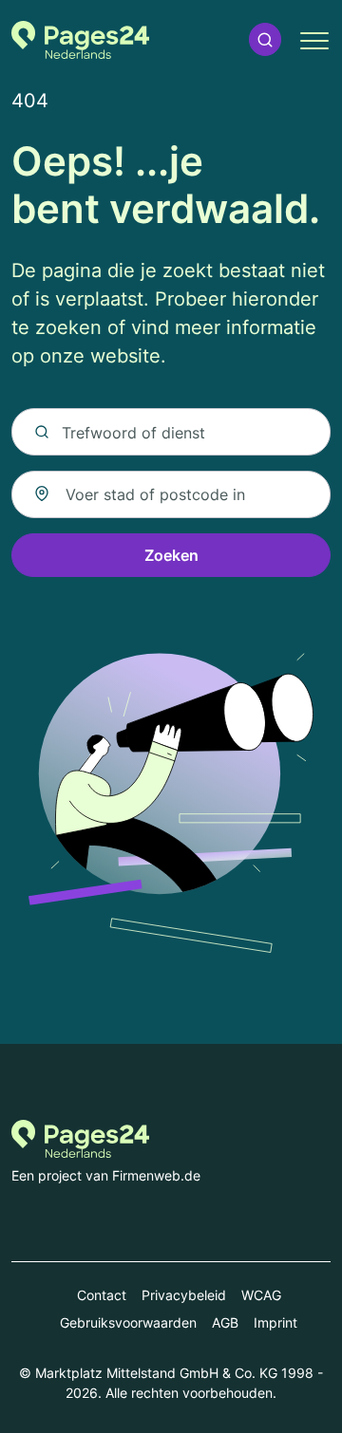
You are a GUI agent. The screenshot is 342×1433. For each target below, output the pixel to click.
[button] (265, 39)
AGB (225, 1322)
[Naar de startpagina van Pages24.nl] (80, 40)
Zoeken (171, 555)
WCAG (261, 1295)
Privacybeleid (184, 1295)
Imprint (275, 1322)
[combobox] (171, 494)
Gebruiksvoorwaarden (128, 1322)
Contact (101, 1295)
